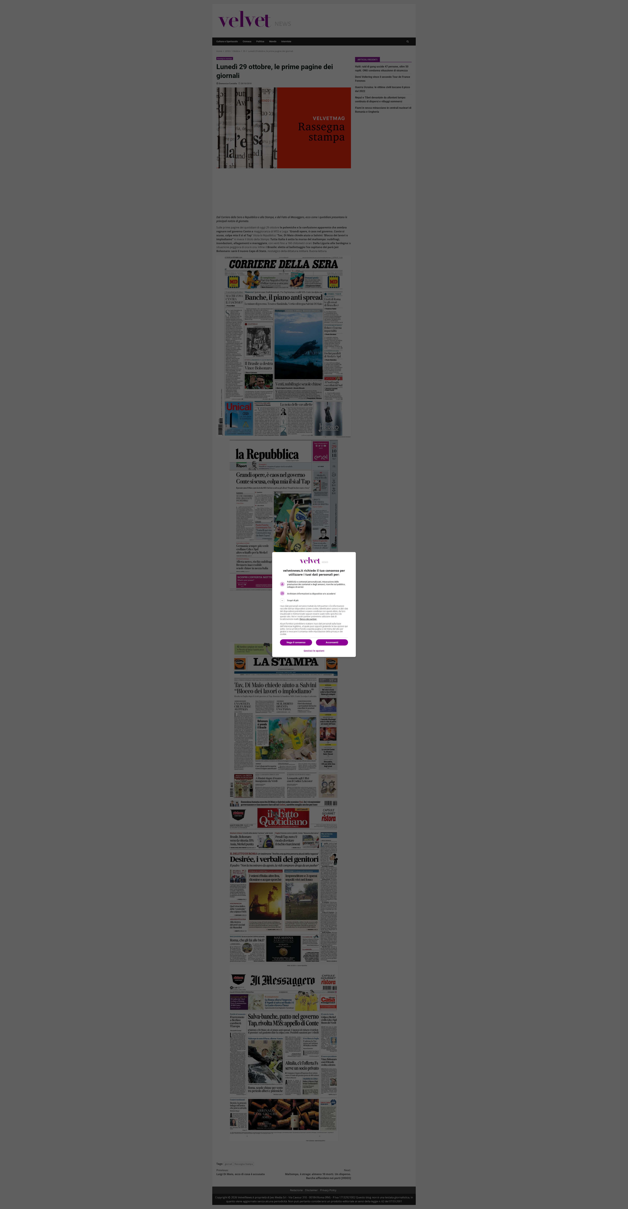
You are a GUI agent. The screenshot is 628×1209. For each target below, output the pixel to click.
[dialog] (314, 604)
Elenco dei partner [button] (308, 619)
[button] (314, 600)
